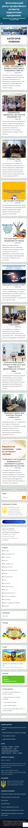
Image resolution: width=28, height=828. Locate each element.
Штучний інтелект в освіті (14, 284)
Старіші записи (8, 489)
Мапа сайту (5, 616)
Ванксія (17, 746)
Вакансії (6, 560)
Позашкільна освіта (9, 586)
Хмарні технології (6, 753)
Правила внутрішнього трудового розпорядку (14, 732)
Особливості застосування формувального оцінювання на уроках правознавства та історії (14, 462)
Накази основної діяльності (11, 570)
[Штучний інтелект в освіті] (14, 275)
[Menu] (1, 23)
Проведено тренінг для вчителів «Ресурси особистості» (14, 415)
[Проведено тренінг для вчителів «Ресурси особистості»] (14, 403)
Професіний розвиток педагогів (10, 751)
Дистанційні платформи (14, 200)
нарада (20, 753)
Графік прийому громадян (10, 705)
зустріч (14, 753)
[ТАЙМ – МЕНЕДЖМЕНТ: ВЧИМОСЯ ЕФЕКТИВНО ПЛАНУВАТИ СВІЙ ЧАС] (14, 56)
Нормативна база (8, 576)
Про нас (6, 589)
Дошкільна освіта (8, 567)
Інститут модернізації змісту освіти (10, 807)
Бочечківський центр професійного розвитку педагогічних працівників (14, 9)
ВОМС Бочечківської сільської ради (10, 797)
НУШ (5, 580)
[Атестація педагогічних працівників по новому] (14, 228)
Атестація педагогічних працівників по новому (14, 239)
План (15, 748)
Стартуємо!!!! (14, 324)
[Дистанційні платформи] (14, 191)
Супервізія (6, 606)
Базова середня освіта (9, 554)
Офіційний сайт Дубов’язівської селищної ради (12, 664)
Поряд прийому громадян (10, 702)
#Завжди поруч (14, 159)
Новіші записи (20, 489)
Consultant (18, 72)
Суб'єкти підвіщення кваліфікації (12, 602)
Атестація (6, 550)
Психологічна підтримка (10, 596)
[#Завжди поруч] (14, 149)
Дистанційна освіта (8, 563)
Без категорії (7, 557)
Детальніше (5, 540)
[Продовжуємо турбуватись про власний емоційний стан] (14, 102)
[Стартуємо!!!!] (14, 314)
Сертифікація (7, 599)
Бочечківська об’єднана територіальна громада (13, 794)
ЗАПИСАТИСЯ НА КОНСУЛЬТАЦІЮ (14, 521)
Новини (5, 573)
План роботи (7, 583)
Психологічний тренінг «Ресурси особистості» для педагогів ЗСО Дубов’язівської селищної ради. (14, 366)
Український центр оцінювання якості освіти (12, 810)
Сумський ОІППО (5, 803)
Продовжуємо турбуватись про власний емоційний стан (14, 114)
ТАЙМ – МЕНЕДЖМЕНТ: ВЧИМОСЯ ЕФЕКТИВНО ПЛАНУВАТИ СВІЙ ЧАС (14, 68)
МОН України (4, 800)
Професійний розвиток (9, 593)
